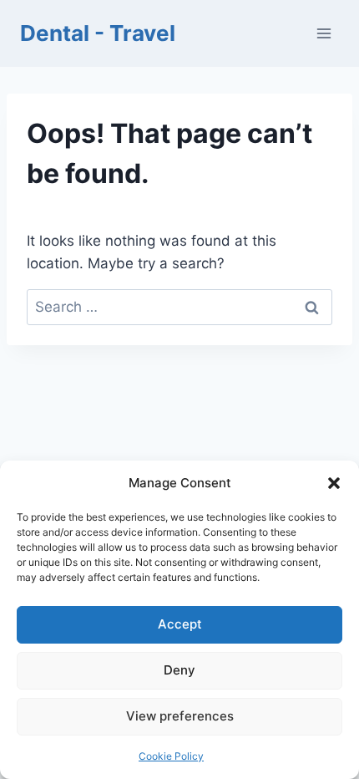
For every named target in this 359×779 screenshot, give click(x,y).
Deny (179, 670)
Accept (180, 624)
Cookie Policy (171, 756)
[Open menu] (323, 33)
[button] (334, 483)
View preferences (180, 716)
